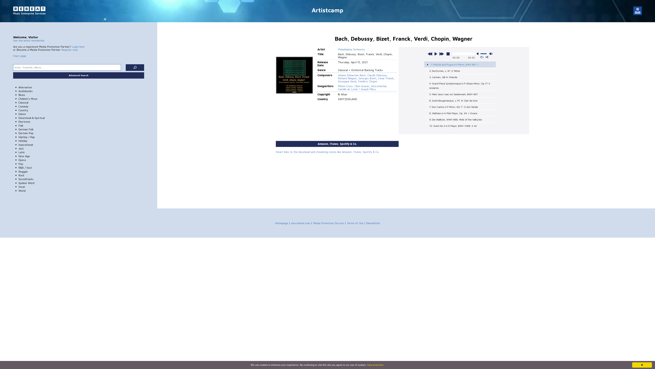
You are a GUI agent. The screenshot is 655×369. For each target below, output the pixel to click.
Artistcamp (327, 9)
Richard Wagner (347, 78)
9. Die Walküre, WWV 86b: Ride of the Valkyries (455, 119)
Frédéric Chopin (367, 81)
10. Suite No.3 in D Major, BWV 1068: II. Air (453, 125)
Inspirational (25, 144)
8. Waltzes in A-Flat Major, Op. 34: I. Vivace (453, 113)
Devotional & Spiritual (31, 117)
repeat (482, 57)
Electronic (24, 121)
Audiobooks (25, 91)
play (435, 53)
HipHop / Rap (26, 137)
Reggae (23, 171)
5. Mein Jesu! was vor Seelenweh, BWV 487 (453, 94)
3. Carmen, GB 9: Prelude (443, 77)
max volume (490, 53)
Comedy (23, 106)
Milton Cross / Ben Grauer (353, 86)
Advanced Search (78, 75)
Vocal (21, 186)
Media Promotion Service (328, 223)
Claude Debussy (377, 75)
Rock (21, 175)
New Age (24, 156)
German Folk (26, 129)
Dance (22, 113)
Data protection (375, 365)
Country (23, 110)
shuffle (487, 57)
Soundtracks (25, 179)
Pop (20, 163)
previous (430, 53)
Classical (23, 102)
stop (448, 53)
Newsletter (373, 223)
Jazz (21, 148)
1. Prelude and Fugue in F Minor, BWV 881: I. (455, 64)
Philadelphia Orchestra (351, 49)
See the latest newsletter (29, 40)
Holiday (22, 140)
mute (478, 53)
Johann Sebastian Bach (352, 75)
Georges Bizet (367, 78)
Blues (21, 94)
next (441, 53)
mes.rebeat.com (300, 223)
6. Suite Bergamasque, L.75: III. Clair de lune (453, 100)
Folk (20, 125)
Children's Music (28, 98)
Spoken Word (26, 182)
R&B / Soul (25, 167)
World (22, 190)
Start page (19, 55)
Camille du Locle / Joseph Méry (357, 89)
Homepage (281, 223)
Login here (78, 46)
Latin (21, 152)
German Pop (25, 133)
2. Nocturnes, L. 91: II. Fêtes (444, 70)
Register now (69, 49)
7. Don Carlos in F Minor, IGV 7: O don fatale (453, 106)
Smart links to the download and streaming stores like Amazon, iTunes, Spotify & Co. (327, 151)
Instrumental (378, 86)
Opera (22, 159)
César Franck (386, 78)
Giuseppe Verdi (347, 81)
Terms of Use (355, 223)
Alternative (25, 87)
